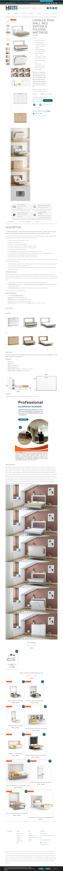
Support (24, 13)
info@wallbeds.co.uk (44, 844)
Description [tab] (11, 221)
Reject (48, 868)
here (38, 396)
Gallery (39, 13)
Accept (41, 868)
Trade (29, 833)
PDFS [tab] (37, 221)
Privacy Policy (31, 835)
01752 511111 (38, 3)
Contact (30, 840)
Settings (55, 868)
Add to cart (47, 100)
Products (16, 13)
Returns (30, 839)
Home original (20, 833)
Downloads (19, 840)
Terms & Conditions (32, 837)
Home (8, 13)
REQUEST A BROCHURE (10, 3)
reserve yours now (42, 97)
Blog (46, 13)
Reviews (18, 837)
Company (31, 13)
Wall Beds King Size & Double (28, 16)
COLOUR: (35, 94)
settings (5, 869)
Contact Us (54, 13)
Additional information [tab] (24, 221)
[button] (37, 108)
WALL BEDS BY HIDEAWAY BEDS (11, 16)
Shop (20, 16)
